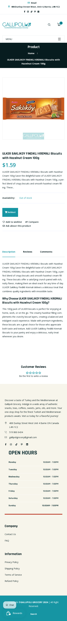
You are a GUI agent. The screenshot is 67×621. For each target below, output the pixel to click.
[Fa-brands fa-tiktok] (31, 11)
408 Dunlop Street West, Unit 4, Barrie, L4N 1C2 (35, 6)
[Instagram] (28, 11)
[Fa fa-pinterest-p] (35, 11)
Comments (46, 251)
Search (33, 614)
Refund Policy (11, 581)
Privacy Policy (11, 562)
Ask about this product (18, 225)
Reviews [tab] (27, 251)
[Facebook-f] (25, 11)
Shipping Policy (12, 568)
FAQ (7, 540)
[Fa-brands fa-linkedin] (38, 11)
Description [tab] (8, 251)
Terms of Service (13, 574)
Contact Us (10, 534)
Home (31, 53)
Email (33, 2)
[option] (33, 108)
